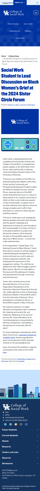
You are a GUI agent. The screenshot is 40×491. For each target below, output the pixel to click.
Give (7, 412)
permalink (21, 361)
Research (6, 447)
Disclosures (7, 463)
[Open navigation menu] (36, 13)
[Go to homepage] (13, 13)
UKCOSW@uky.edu (10, 470)
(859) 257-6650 (8, 473)
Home (3, 56)
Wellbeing (28, 31)
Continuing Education (14, 417)
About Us (6, 458)
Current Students (10, 435)
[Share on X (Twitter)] (28, 142)
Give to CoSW (28, 24)
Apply (7, 415)
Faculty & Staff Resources (16, 420)
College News (13, 56)
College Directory (14, 31)
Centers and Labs (10, 452)
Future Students (9, 430)
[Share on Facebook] (34, 142)
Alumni (5, 441)
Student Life (30, 359)
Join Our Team (20, 38)
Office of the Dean (13, 24)
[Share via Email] (34, 147)
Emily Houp (31, 105)
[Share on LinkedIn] (28, 147)
